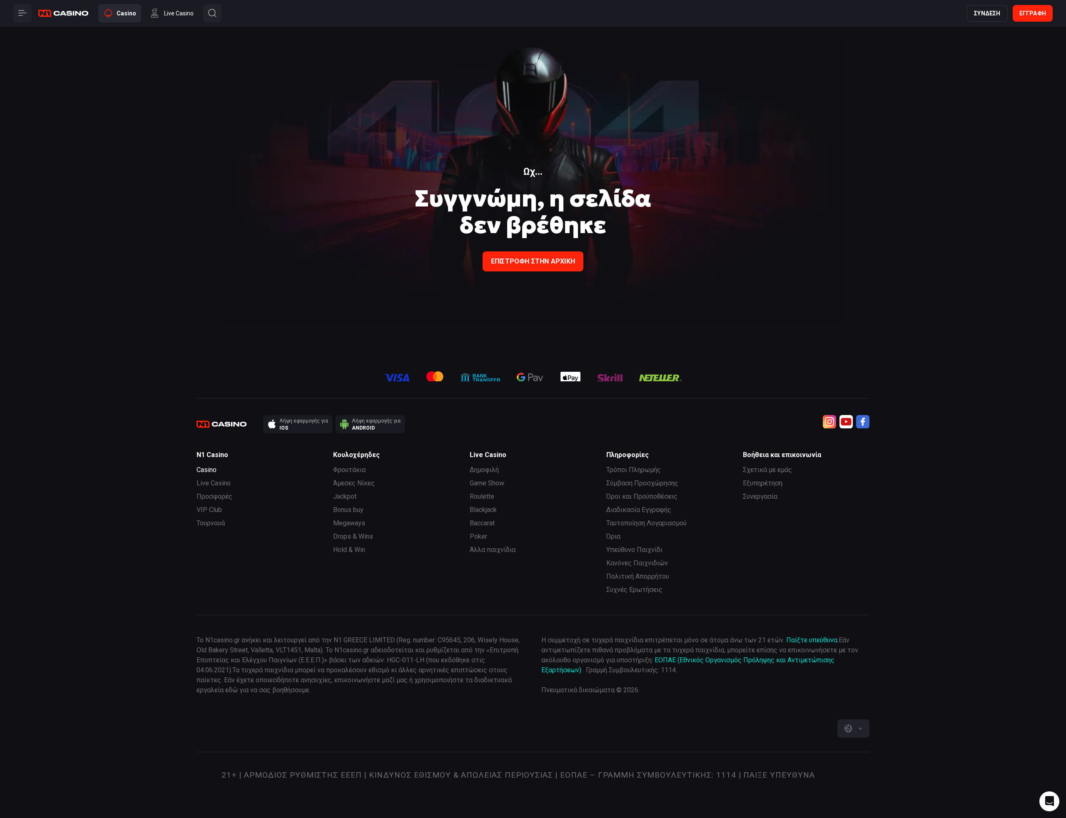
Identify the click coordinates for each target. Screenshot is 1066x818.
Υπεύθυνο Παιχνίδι (634, 550)
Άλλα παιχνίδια (493, 550)
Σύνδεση (987, 13)
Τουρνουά (211, 523)
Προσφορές (214, 496)
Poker (478, 536)
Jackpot (344, 496)
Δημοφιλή (484, 470)
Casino (207, 470)
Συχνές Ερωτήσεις (634, 590)
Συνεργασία (760, 496)
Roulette (482, 496)
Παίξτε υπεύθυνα (811, 640)
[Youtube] (846, 421)
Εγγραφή (1032, 13)
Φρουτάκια (349, 470)
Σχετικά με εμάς (767, 470)
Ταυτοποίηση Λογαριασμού (646, 523)
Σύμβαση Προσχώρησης (642, 483)
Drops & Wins (353, 536)
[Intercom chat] (1049, 801)
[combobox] (853, 728)
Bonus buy (348, 510)
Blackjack (483, 510)
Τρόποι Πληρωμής (633, 470)
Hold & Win (349, 550)
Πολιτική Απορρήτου (637, 576)
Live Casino (214, 483)
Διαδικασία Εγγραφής (638, 510)
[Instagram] (829, 421)
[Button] (22, 13)
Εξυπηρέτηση (762, 483)
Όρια (613, 536)
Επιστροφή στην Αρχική (533, 261)
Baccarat (482, 523)
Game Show (487, 483)
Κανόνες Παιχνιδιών (637, 563)
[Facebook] (862, 421)
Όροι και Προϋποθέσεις (641, 496)
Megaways (349, 523)
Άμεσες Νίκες (354, 483)
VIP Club (209, 510)
